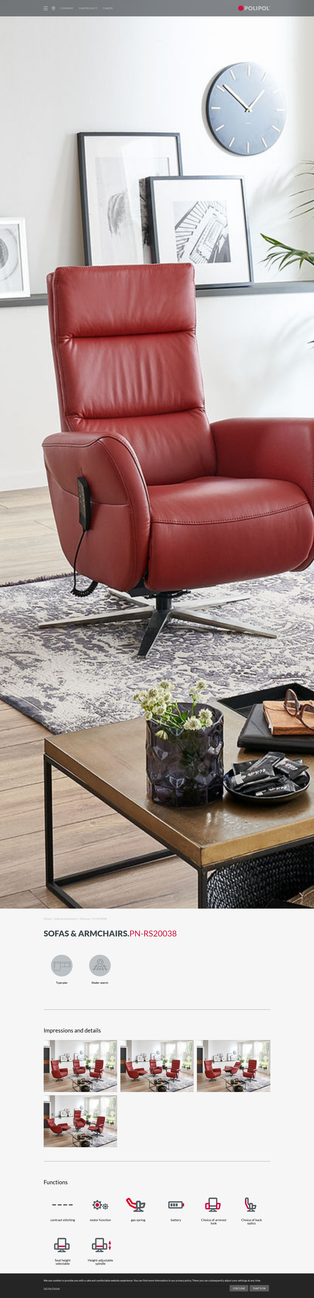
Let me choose (52, 1288)
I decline (239, 1288)
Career (108, 8)
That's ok (259, 1288)
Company (66, 8)
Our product (88, 8)
